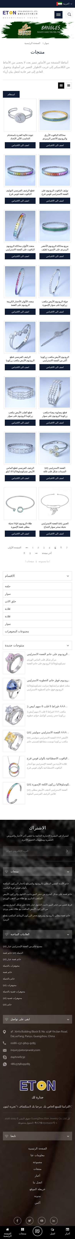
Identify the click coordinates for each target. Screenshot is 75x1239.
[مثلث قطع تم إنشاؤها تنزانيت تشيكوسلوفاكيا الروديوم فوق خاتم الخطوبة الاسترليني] (14, 689)
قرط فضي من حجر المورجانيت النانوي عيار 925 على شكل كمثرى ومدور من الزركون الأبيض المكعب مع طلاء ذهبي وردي (37, 906)
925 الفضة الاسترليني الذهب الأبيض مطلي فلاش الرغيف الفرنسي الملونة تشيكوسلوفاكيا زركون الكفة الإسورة (48, 784)
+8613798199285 (20, 1064)
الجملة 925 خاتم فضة (13, 953)
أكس (37, 1203)
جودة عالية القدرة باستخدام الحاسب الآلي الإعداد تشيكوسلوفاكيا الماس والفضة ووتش (20, 137)
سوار (46, 43)
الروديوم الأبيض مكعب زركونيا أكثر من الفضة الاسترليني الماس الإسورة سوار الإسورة (55, 359)
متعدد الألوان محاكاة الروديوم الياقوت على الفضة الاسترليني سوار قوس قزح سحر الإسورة (20, 248)
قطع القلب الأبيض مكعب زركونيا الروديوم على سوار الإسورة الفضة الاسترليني (20, 414)
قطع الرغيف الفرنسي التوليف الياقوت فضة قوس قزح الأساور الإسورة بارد (20, 192)
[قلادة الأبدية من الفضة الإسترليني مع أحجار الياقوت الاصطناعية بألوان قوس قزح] (14, 767)
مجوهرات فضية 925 (12, 998)
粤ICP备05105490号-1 (45, 1122)
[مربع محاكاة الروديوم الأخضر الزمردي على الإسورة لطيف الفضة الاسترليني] (55, 226)
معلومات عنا (38, 1155)
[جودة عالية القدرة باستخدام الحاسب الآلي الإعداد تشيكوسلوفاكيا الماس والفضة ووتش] (20, 115)
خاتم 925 (7, 1004)
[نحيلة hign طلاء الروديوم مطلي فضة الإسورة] (20, 503)
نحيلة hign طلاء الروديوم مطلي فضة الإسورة (20, 525)
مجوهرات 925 (9, 985)
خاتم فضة (7, 972)
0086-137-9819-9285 (23, 1043)
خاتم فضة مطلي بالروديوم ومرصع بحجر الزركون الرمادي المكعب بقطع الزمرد (36, 917)
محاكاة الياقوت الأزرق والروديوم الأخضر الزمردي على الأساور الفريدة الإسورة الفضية (55, 137)
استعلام (11, 94)
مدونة (37, 1196)
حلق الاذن (10, 601)
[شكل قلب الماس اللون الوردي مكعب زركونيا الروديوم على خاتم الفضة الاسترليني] (14, 663)
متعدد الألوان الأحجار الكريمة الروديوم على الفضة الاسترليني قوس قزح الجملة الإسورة (20, 303)
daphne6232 (18, 1057)
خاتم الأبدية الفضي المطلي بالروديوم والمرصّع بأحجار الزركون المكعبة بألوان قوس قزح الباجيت (36, 885)
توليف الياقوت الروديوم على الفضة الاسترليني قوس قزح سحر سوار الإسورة (55, 192)
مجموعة (37, 1162)
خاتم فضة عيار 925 (12, 959)
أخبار (37, 1175)
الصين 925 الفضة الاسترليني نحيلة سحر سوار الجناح (54, 525)
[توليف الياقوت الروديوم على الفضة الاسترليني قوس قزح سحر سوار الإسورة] (55, 170)
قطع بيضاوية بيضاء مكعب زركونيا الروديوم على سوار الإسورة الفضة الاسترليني (55, 414)
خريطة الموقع (37, 1189)
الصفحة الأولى (14, 547)
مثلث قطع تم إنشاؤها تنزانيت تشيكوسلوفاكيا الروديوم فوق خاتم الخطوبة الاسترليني (48, 680)
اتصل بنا (37, 1182)
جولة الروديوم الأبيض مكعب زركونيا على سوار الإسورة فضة (55, 303)
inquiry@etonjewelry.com (25, 1050)
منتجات (37, 1169)
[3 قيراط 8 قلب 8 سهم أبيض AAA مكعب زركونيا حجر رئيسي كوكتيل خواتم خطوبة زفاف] (14, 715)
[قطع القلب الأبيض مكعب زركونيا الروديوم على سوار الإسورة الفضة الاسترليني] (20, 392)
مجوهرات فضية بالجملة (14, 991)
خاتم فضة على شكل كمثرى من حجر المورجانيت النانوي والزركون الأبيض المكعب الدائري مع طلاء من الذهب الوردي (37, 896)
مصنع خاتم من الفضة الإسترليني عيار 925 (22, 946)
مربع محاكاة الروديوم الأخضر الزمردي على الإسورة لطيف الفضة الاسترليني (54, 248)
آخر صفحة (47, 553)
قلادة (7, 608)
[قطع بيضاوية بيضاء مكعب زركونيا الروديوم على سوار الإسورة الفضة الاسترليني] (55, 392)
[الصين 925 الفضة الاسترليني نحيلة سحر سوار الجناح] (55, 503)
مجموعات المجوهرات (17, 631)
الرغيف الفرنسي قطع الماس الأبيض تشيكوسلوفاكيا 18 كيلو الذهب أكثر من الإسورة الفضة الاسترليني (20, 470)
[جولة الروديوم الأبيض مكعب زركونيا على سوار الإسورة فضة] (55, 281)
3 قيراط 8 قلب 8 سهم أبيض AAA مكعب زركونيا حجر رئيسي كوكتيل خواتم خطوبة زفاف (48, 706)
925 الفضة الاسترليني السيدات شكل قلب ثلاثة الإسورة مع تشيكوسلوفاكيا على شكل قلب (55, 470)
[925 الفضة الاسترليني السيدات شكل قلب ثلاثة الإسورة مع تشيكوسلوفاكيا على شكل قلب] (55, 448)
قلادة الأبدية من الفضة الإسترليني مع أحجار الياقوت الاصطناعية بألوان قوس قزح (48, 758)
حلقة (8, 586)
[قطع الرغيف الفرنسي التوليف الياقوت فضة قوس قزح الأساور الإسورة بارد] (20, 170)
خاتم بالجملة (9, 978)
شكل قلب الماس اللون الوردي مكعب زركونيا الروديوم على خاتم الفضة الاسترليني (48, 654)
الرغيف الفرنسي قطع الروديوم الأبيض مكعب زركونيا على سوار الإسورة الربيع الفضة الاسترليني (20, 359)
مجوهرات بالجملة (11, 965)
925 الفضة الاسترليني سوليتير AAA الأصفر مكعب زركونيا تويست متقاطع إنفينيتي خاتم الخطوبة (48, 732)
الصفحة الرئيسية (32, 43)
